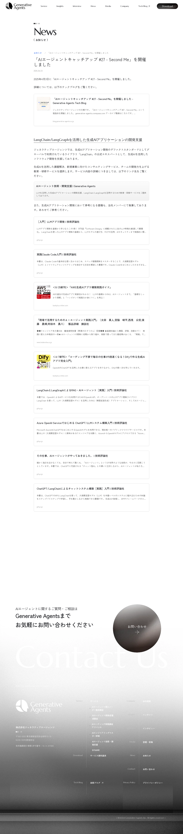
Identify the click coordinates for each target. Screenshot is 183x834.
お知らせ (38, 52)
